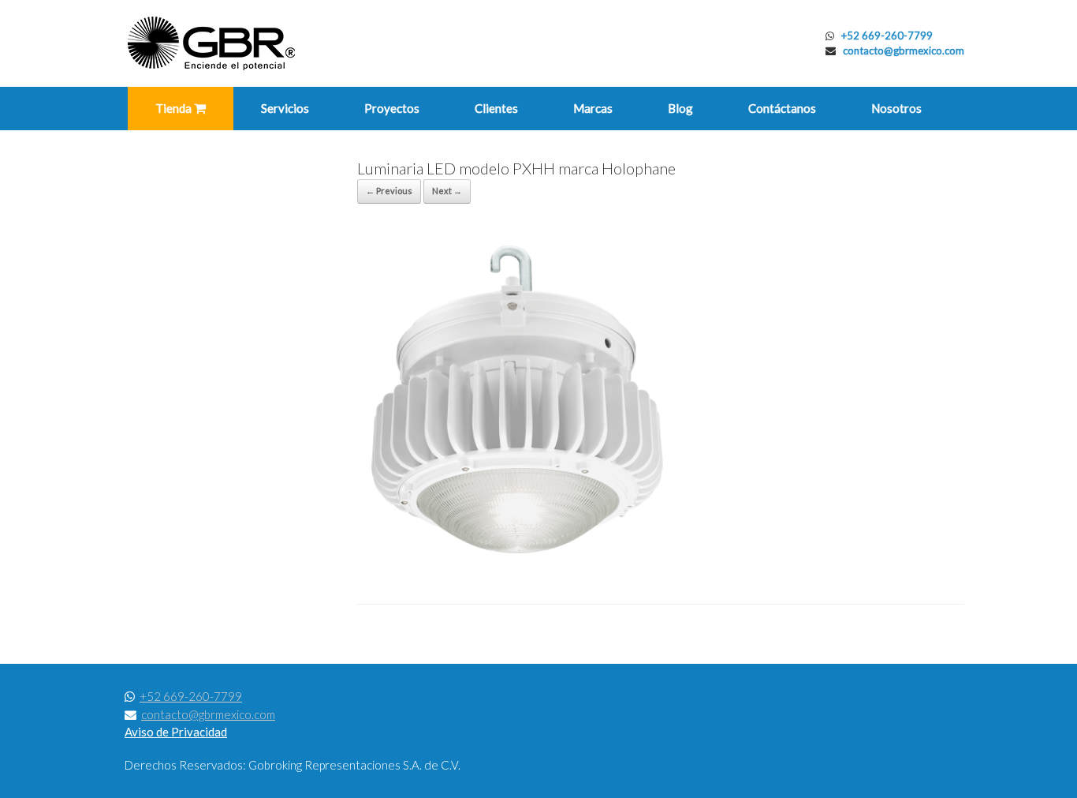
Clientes (496, 108)
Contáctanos (782, 108)
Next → (447, 190)
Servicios (285, 108)
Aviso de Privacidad (176, 732)
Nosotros (896, 108)
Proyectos (391, 108)
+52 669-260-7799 (887, 35)
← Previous (389, 190)
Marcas (593, 108)
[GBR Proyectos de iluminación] (211, 43)
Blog (680, 108)
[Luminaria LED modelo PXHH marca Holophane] (522, 564)
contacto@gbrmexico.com (903, 50)
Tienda (174, 108)
